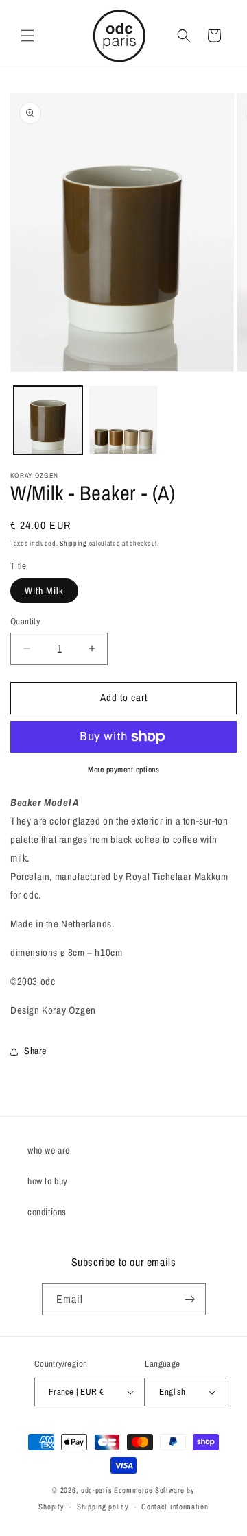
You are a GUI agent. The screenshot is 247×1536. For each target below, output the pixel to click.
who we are (48, 1150)
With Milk (44, 591)
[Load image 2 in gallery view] (123, 420)
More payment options (123, 769)
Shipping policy (103, 1506)
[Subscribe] (190, 1299)
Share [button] (35, 1051)
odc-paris (96, 1490)
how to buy (47, 1181)
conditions (47, 1212)
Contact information (174, 1506)
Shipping (73, 543)
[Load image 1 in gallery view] (48, 420)
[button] (27, 36)
